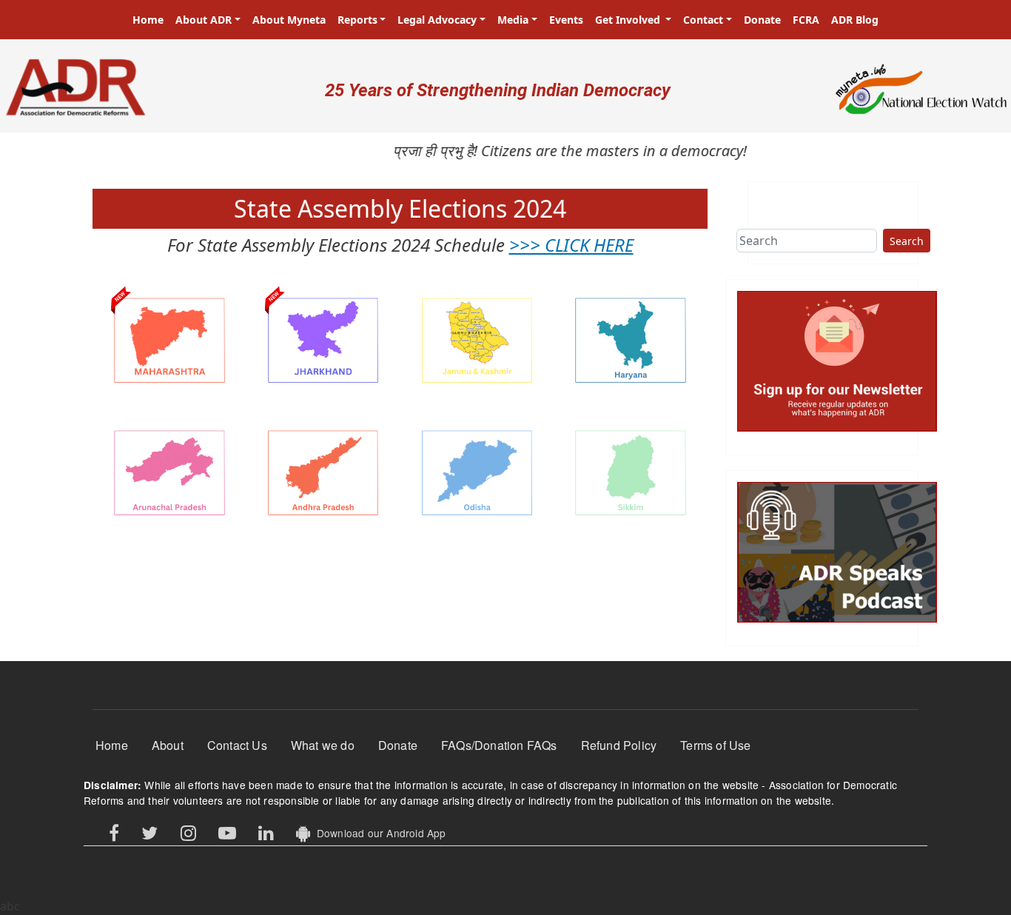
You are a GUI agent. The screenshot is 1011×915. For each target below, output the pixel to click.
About (168, 745)
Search (907, 241)
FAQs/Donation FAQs (499, 745)
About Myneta (289, 20)
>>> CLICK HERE (571, 244)
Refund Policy (619, 745)
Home (148, 20)
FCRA (806, 20)
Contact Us (237, 745)
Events (566, 20)
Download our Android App (378, 832)
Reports (357, 20)
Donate (762, 20)
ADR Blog (855, 20)
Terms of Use (715, 745)
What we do (323, 745)
